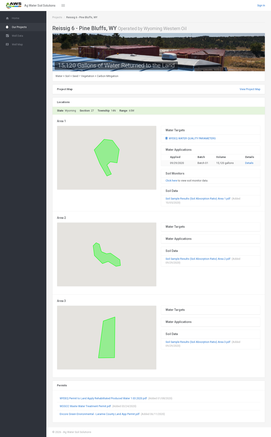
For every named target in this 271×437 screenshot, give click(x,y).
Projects (57, 17)
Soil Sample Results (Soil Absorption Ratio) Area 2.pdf (198, 258)
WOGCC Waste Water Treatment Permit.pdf (85, 406)
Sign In (261, 5)
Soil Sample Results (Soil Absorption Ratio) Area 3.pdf (198, 341)
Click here (171, 180)
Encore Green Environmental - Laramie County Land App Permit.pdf (100, 414)
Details (249, 163)
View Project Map (250, 89)
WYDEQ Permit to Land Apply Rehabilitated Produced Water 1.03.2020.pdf (103, 398)
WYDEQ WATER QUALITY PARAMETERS (192, 138)
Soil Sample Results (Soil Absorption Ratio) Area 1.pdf (198, 198)
